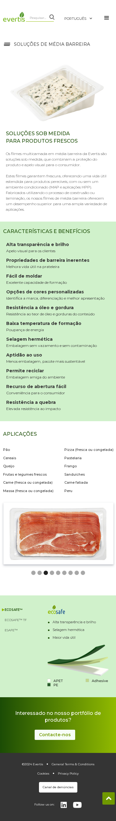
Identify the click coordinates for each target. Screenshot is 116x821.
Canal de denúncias (58, 787)
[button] (81, 15)
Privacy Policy (68, 773)
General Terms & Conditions (73, 764)
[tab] (16, 610)
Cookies (43, 773)
